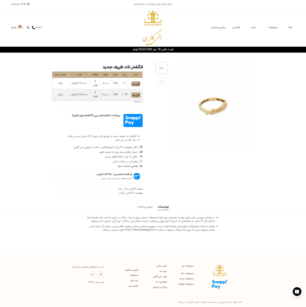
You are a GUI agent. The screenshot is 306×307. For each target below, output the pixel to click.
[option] (161, 68)
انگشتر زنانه (130, 189)
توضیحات (163, 207)
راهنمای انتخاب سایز (128, 166)
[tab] (163, 207)
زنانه (120, 189)
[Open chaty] (297, 291)
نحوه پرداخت (145, 207)
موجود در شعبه (60, 74)
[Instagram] (101, 274)
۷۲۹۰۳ (91, 282)
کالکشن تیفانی (126, 193)
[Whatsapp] (93, 274)
